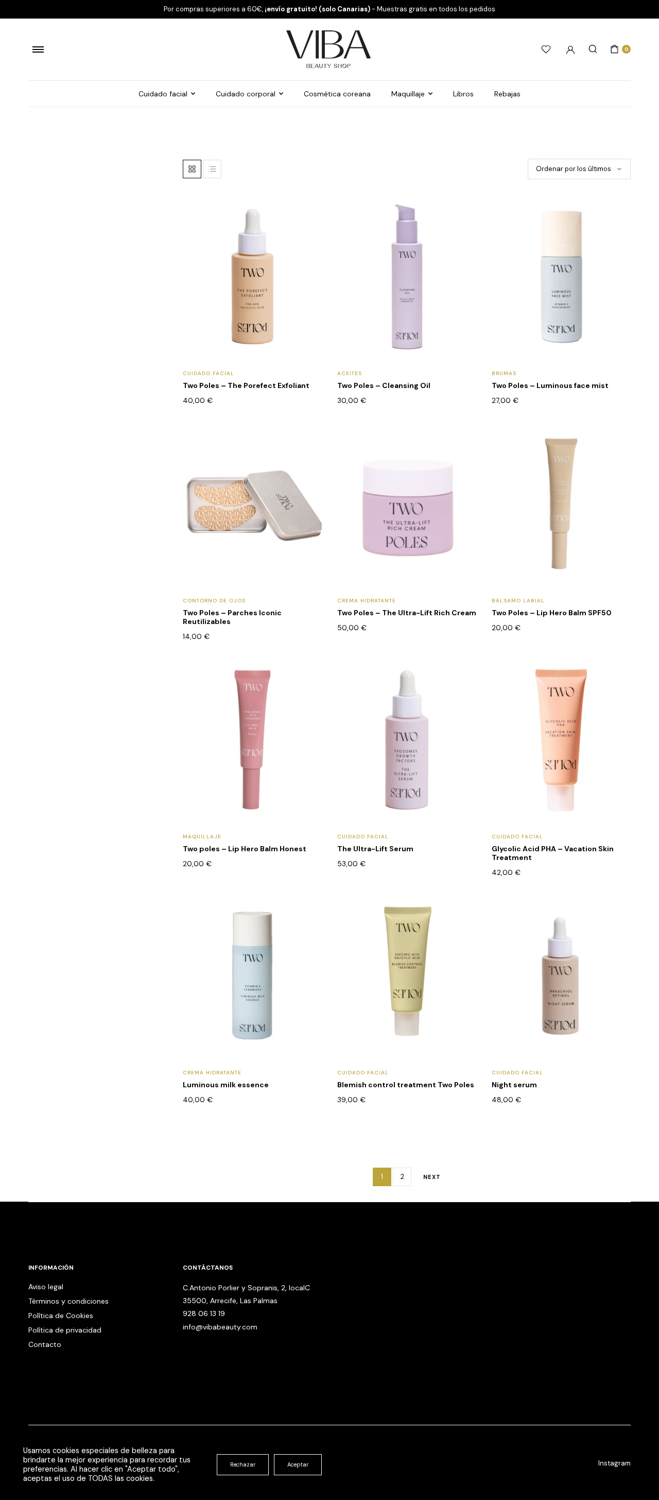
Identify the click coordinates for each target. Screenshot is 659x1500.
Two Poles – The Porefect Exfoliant (246, 385)
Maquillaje (408, 93)
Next (432, 1177)
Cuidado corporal (245, 93)
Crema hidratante (366, 600)
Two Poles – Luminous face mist (550, 385)
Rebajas (507, 93)
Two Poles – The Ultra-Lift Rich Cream (406, 612)
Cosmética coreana (337, 93)
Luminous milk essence (226, 1084)
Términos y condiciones (68, 1301)
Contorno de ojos (214, 600)
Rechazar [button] (242, 1464)
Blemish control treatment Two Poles (405, 1084)
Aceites (349, 373)
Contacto (44, 1344)
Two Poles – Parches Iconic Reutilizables (232, 617)
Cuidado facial (162, 93)
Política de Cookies (60, 1315)
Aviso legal (45, 1286)
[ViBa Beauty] (329, 49)
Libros (463, 93)
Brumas (504, 373)
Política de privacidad (64, 1330)
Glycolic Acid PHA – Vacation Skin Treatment (553, 853)
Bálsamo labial (518, 600)
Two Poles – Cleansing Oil (383, 385)
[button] (307, 235)
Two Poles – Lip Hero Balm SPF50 (552, 612)
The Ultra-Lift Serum (375, 848)
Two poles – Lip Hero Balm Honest (244, 848)
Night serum (514, 1084)
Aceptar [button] (297, 1464)
